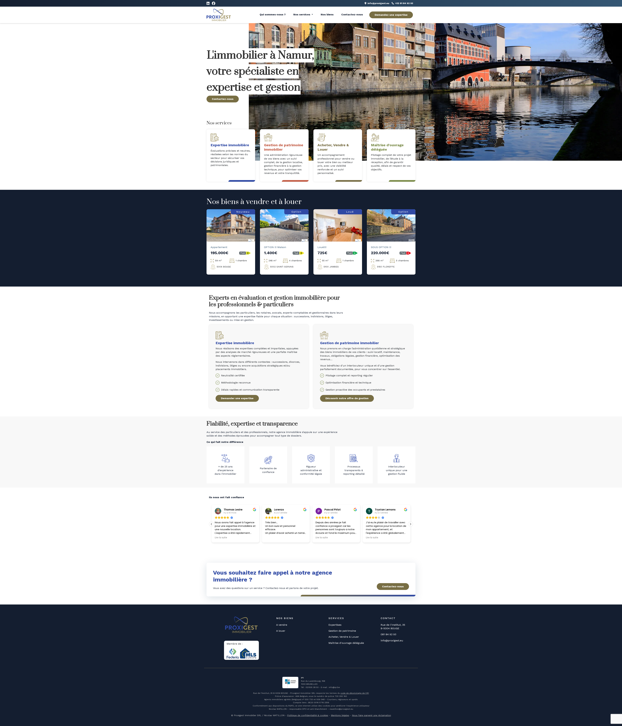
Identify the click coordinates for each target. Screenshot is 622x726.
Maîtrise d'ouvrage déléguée (346, 642)
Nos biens (327, 14)
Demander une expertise (237, 398)
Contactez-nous (352, 14)
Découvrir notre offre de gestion (347, 398)
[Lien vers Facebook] (213, 3)
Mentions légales (340, 715)
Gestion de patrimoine (342, 630)
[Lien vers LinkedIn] (208, 3)
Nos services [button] (302, 14)
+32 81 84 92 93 (404, 3)
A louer (280, 630)
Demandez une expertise (391, 14)
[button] (410, 524)
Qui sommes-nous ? (273, 14)
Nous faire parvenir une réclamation (371, 715)
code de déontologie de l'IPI (354, 693)
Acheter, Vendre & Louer (343, 636)
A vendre (281, 624)
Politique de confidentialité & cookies (307, 715)
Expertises (334, 624)
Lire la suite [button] (271, 537)
